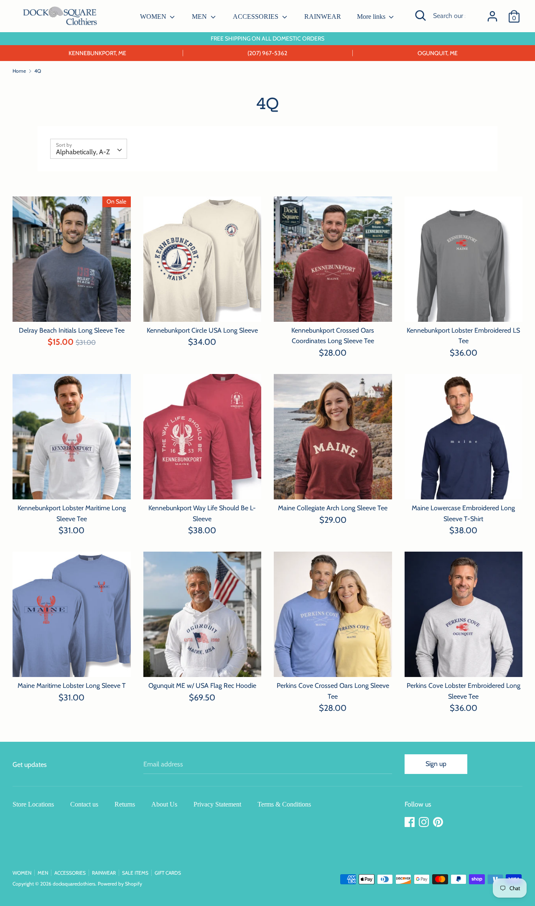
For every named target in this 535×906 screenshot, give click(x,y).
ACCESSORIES (256, 16)
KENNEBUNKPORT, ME (97, 53)
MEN (200, 16)
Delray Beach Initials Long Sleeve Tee (72, 330)
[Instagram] (425, 822)
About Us (164, 804)
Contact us (84, 804)
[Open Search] (420, 15)
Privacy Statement (217, 804)
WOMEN (154, 16)
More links (372, 16)
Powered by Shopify (120, 884)
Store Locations (33, 804)
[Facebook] (410, 822)
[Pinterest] (439, 822)
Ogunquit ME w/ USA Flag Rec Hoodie (202, 686)
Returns (125, 804)
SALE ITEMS (135, 873)
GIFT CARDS (168, 873)
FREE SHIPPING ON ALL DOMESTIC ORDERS (267, 38)
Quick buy (72, 307)
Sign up (435, 764)
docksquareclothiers (74, 884)
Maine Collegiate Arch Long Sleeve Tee (332, 508)
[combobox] (88, 149)
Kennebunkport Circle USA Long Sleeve (202, 330)
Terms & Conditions (284, 804)
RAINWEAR (322, 16)
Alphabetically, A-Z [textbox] (83, 152)
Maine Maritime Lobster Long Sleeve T (72, 686)
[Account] (492, 13)
